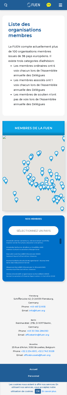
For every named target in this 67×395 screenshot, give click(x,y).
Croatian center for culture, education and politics (27, 242)
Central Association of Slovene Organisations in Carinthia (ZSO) (30, 275)
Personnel (33, 376)
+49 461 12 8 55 (37, 306)
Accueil (33, 369)
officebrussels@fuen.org (37, 355)
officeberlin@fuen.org (37, 334)
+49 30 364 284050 (37, 331)
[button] (24, 172)
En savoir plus (49, 391)
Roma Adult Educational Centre (27, 262)
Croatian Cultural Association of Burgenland (24, 248)
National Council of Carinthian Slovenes (23, 255)
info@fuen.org (37, 310)
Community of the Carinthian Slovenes (25, 268)
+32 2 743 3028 (46, 351)
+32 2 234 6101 (29, 351)
